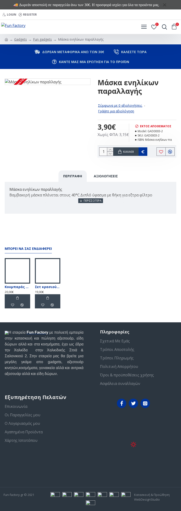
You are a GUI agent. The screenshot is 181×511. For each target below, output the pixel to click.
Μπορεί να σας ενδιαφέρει (28, 249)
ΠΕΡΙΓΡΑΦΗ (72, 176)
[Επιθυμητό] (12, 304)
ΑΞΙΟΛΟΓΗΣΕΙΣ (106, 176)
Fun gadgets (42, 39)
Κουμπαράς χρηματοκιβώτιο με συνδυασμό (17, 287)
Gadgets (20, 39)
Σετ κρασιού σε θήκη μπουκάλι (47, 287)
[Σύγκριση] (22, 304)
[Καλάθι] (17, 297)
